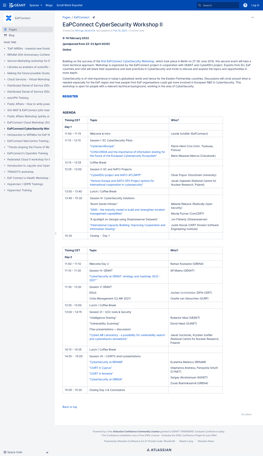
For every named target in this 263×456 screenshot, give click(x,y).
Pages (66, 17)
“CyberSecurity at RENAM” (106, 362)
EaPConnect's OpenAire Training (27, 153)
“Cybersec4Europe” (102, 146)
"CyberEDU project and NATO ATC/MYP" (116, 175)
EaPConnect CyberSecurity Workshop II (33, 128)
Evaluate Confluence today (209, 431)
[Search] (199, 5)
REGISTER (70, 96)
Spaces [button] (34, 5)
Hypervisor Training (19, 190)
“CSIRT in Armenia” (101, 373)
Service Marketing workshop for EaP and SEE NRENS (40, 60)
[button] (4, 5)
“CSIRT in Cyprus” (100, 367)
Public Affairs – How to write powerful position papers (41, 104)
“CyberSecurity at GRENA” (106, 379)
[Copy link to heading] (79, 96)
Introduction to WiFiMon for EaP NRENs (32, 134)
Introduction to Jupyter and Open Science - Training (40, 165)
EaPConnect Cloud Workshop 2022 (29, 122)
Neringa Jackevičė (85, 30)
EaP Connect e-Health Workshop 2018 (31, 177)
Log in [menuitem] (255, 5)
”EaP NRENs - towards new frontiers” (30, 48)
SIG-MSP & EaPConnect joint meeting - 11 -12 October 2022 (45, 110)
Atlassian (159, 449)
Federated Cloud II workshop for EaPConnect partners (41, 159)
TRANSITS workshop (20, 171)
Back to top (70, 406)
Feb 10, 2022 (120, 30)
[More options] (252, 17)
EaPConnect (81, 17)
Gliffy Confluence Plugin (189, 435)
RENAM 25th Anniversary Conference (30, 54)
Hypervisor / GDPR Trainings (25, 184)
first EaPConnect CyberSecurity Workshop (127, 61)
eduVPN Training (17, 97)
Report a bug (186, 441)
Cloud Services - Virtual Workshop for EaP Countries (40, 79)
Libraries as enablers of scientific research (33, 67)
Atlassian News (206, 441)
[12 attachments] (93, 17)
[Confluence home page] (17, 5)
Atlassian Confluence (128, 441)
